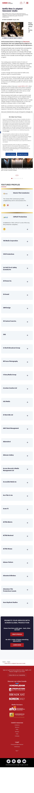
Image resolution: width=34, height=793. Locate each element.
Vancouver (26, 41)
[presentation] (16, 175)
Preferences (17, 746)
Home (4, 662)
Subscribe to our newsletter (17, 675)
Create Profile (17, 634)
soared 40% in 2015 (23, 86)
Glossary (17, 731)
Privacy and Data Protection (17, 744)
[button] (12, 178)
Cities (17, 733)
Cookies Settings (10, 154)
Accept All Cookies (22, 154)
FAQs (17, 729)
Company (17, 736)
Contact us (17, 725)
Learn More (17, 645)
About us (17, 727)
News (8, 662)
